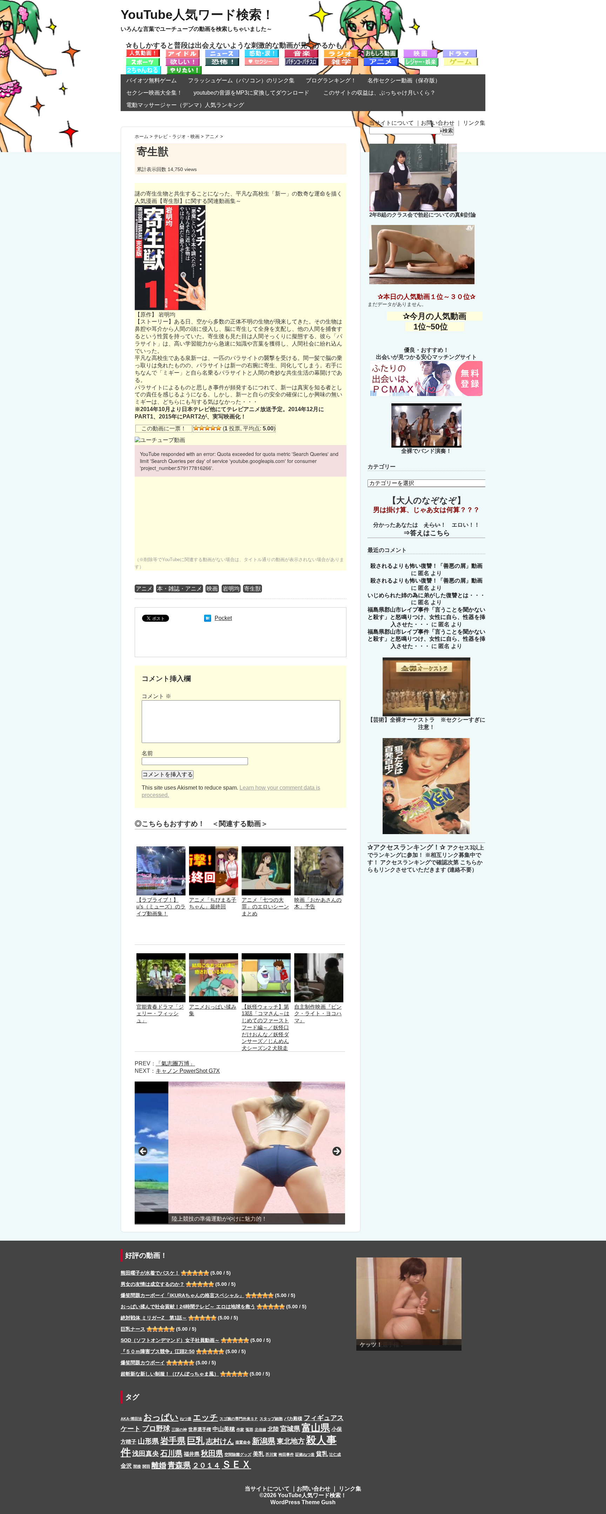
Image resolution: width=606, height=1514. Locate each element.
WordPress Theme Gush (303, 1502)
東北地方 (291, 1441)
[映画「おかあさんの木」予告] (318, 850)
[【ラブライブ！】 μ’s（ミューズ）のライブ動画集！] (161, 850)
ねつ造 (185, 1419)
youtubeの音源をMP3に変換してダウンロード (251, 93)
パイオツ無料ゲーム (151, 80)
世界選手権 (199, 1429)
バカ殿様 (293, 1418)
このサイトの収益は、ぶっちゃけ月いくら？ (382, 93)
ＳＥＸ (236, 1464)
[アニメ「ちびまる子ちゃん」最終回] (213, 850)
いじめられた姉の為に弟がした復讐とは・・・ (426, 595)
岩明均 (231, 589)
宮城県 (290, 1428)
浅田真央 (145, 1453)
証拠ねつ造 (305, 1454)
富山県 (316, 1427)
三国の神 (179, 1429)
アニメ (144, 589)
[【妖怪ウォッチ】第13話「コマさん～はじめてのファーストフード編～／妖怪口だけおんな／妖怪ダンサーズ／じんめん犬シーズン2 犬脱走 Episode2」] (266, 957)
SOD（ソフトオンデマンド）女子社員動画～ (170, 1340)
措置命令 (243, 1442)
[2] (201, 428)
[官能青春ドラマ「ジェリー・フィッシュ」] (161, 957)
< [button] (143, 1151)
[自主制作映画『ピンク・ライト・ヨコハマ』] (318, 957)
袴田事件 (286, 1454)
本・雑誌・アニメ (179, 589)
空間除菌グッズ (237, 1454)
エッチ (205, 1417)
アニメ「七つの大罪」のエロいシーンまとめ (265, 907)
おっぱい (161, 1417)
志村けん (220, 1441)
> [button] (336, 1151)
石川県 (171, 1453)
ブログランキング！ (331, 80)
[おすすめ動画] (143, 53)
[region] (240, 1153)
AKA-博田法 (131, 1419)
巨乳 (195, 1440)
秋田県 (212, 1453)
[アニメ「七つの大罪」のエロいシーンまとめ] (266, 850)
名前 (147, 753)
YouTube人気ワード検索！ (197, 14)
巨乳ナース (133, 1329)
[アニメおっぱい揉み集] (213, 957)
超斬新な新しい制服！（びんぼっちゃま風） (170, 1374)
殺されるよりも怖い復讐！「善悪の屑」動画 (426, 566)
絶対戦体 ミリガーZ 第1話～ (154, 1318)
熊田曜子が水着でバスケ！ (150, 1273)
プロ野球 (156, 1428)
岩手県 (173, 1440)
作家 (240, 1429)
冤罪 (249, 1429)
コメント (156, 696)
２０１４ (206, 1465)
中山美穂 (224, 1429)
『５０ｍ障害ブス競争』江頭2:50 (158, 1351)
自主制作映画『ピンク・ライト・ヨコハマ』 (318, 1014)
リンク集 (474, 123)
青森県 (179, 1465)
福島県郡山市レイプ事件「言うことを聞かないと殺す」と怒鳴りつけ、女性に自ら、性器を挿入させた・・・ (426, 617)
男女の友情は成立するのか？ (152, 1284)
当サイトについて (391, 123)
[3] (207, 428)
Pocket (223, 618)
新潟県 (263, 1441)
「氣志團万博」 (175, 1063)
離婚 (159, 1465)
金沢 (126, 1465)
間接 (137, 1466)
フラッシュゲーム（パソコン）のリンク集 (241, 80)
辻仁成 (335, 1454)
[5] (218, 428)
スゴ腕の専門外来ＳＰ (239, 1419)
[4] (213, 428)
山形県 (148, 1441)
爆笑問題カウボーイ (143, 1362)
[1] (196, 428)
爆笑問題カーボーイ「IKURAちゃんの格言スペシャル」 (182, 1295)
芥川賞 (271, 1454)
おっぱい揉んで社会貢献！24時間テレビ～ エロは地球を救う (188, 1306)
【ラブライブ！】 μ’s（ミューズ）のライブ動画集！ (161, 907)
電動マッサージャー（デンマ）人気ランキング (185, 105)
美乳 (258, 1454)
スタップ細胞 (271, 1419)
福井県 (192, 1454)
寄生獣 (252, 589)
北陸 (273, 1429)
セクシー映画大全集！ (154, 93)
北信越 (260, 1429)
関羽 (146, 1466)
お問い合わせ (437, 123)
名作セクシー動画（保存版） (404, 80)
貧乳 (322, 1453)
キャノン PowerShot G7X (188, 1071)
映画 (212, 589)
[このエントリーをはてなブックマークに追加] (207, 618)
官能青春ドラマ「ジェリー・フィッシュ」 (160, 1014)
